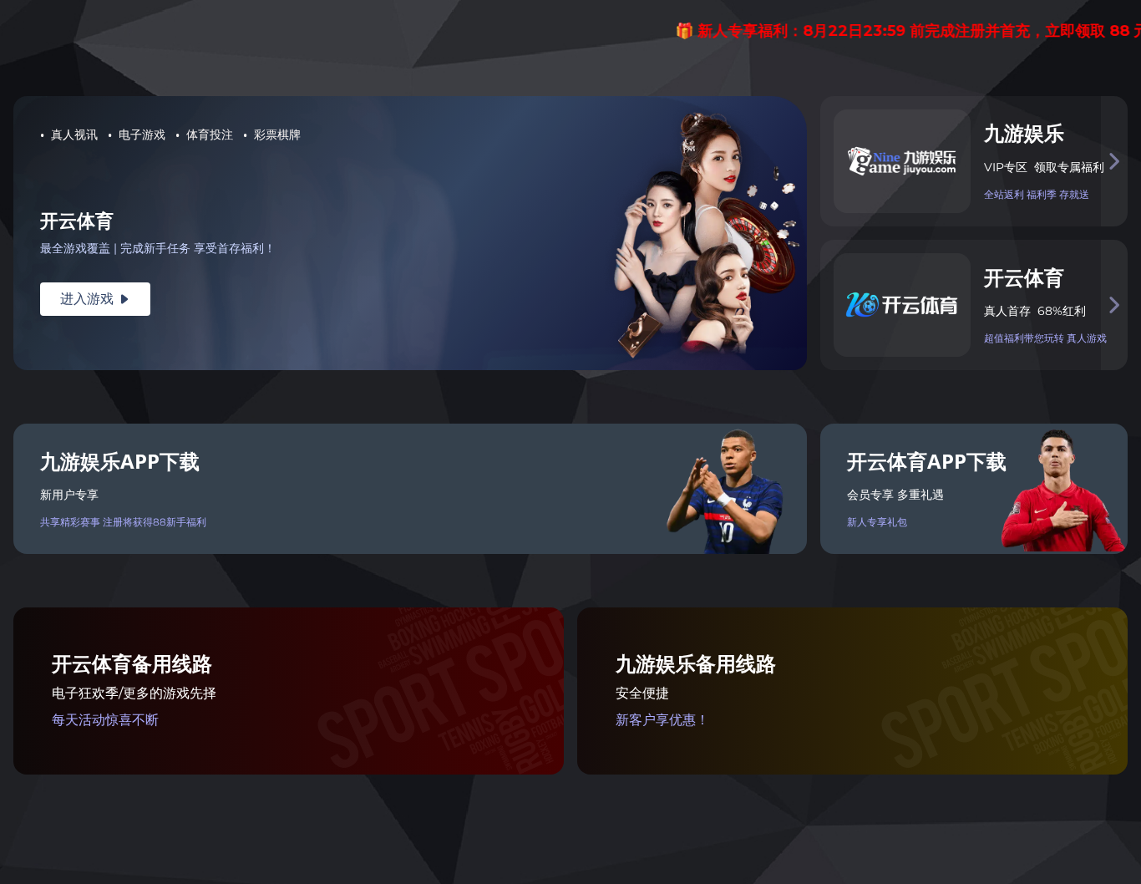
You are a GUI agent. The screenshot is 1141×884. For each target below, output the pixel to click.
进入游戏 (95, 299)
